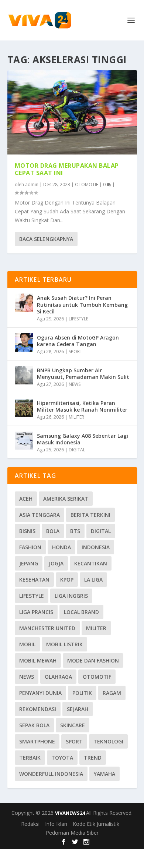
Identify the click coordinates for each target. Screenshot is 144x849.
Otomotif (97, 676)
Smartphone (37, 741)
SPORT (75, 351)
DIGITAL (77, 450)
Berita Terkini (90, 514)
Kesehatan (34, 579)
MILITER (76, 417)
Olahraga (58, 676)
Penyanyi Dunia (40, 692)
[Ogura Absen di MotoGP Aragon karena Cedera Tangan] (24, 342)
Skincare (72, 725)
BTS (75, 530)
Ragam (112, 692)
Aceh (25, 498)
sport (74, 741)
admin (31, 184)
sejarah (77, 709)
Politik (82, 692)
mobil (27, 644)
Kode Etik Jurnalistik (96, 823)
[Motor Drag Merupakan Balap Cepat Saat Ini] (72, 112)
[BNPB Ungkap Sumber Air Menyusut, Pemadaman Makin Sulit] (24, 375)
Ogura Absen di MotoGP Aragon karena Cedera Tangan (78, 341)
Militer (96, 628)
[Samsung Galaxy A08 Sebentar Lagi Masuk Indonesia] (24, 440)
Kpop (66, 579)
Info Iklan (56, 823)
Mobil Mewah (37, 660)
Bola (52, 530)
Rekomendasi (37, 709)
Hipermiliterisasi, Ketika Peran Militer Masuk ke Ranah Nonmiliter (82, 406)
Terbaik (30, 757)
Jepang (28, 563)
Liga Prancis (36, 611)
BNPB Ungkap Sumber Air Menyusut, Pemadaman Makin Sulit (83, 373)
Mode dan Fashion (93, 660)
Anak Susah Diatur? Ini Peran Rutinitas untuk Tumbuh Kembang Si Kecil (82, 304)
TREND (93, 757)
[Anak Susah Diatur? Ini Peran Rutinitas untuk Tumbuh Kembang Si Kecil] (24, 303)
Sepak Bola (34, 725)
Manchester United (47, 628)
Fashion (30, 547)
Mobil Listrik (64, 644)
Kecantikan (90, 563)
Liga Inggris (71, 595)
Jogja (56, 563)
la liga (93, 579)
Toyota (62, 757)
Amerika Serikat (65, 498)
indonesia (96, 547)
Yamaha (104, 773)
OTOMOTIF (86, 184)
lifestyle (31, 595)
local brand (81, 611)
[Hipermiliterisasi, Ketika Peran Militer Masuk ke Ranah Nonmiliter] (24, 408)
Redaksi (30, 823)
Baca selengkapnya (46, 238)
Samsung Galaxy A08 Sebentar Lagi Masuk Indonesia (82, 439)
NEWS (74, 384)
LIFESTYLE (78, 319)
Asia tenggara (39, 514)
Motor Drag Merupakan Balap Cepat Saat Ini (67, 169)
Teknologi (108, 741)
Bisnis (27, 530)
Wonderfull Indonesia (51, 773)
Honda (61, 547)
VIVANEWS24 (70, 813)
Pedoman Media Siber (72, 832)
